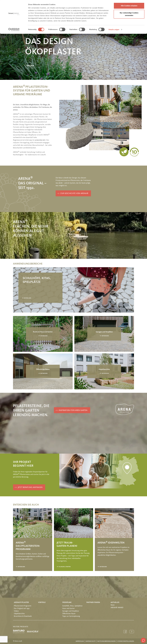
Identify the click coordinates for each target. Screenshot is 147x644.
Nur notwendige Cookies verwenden (129, 14)
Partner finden (93, 602)
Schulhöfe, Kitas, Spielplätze (72, 606)
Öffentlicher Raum (68, 614)
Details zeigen (114, 29)
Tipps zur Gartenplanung (71, 616)
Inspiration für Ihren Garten (73, 410)
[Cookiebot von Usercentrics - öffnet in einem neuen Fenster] (14, 29)
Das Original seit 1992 (22, 608)
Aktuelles (115, 602)
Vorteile (42, 602)
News (113, 605)
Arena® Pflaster (21, 602)
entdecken (27, 298)
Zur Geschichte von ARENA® (74, 193)
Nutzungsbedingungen (106, 641)
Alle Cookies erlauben (129, 6)
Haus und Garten (68, 608)
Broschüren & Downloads (23, 616)
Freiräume (66, 602)
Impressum (80, 641)
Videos (16, 611)
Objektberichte (19, 614)
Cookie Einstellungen (125, 641)
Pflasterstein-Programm (22, 606)
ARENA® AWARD (117, 608)
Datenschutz (91, 641)
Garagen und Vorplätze (70, 611)
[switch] (62, 29)
